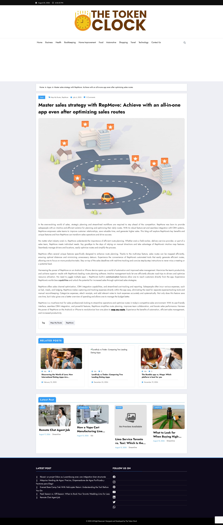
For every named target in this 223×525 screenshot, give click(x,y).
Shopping (123, 42)
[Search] (185, 43)
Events (119, 408)
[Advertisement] (111, 63)
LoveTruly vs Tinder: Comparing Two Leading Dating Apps (107, 375)
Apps (42, 97)
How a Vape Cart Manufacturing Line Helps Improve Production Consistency (92, 429)
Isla (45, 371)
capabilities (63, 280)
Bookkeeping (70, 42)
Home (39, 42)
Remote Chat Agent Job (54, 430)
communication (112, 276)
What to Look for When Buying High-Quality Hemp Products (168, 434)
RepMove (65, 97)
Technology (143, 42)
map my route (56, 97)
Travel (133, 42)
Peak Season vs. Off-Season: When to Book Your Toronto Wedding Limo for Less (75, 493)
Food (101, 42)
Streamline (56, 434)
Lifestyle (157, 408)
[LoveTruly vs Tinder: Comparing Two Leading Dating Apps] (111, 350)
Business (49, 42)
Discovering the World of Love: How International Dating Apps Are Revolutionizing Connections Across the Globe (58, 376)
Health (58, 42)
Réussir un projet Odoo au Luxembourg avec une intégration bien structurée (73, 476)
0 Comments (90, 97)
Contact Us (156, 42)
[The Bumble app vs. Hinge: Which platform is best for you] (161, 358)
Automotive (111, 42)
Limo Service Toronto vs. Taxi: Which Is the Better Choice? (129, 441)
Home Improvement (87, 42)
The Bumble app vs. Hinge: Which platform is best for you (156, 375)
